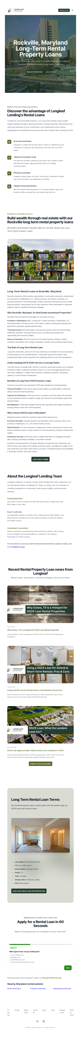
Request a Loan (64, 10)
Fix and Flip (8, 1012)
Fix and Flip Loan (17, 955)
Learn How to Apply (40, 459)
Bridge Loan (15, 957)
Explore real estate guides (40, 764)
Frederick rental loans (38, 989)
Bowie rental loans (14, 989)
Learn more (51, 72)
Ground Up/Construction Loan (22, 962)
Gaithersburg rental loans (62, 989)
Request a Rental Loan (34, 72)
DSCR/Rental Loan (18, 960)
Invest (53, 1010)
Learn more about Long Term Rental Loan (29, 891)
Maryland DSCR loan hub (51, 978)
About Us (16, 547)
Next (68, 968)
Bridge (17, 1010)
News (44, 1010)
